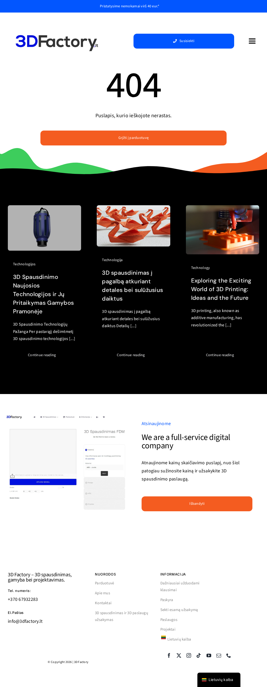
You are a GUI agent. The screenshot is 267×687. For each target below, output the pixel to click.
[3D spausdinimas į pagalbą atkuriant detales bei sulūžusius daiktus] (133, 209)
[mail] (218, 655)
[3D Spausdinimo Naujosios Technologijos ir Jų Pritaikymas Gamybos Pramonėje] (44, 209)
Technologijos (24, 264)
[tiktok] (198, 655)
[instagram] (188, 655)
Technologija (112, 260)
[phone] (228, 655)
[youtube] (209, 655)
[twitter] (179, 655)
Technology (200, 268)
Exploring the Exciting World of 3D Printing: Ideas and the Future (221, 289)
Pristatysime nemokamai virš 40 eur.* (129, 6)
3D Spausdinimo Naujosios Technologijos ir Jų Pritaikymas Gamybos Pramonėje (43, 294)
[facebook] (169, 655)
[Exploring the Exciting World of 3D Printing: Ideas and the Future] (222, 209)
